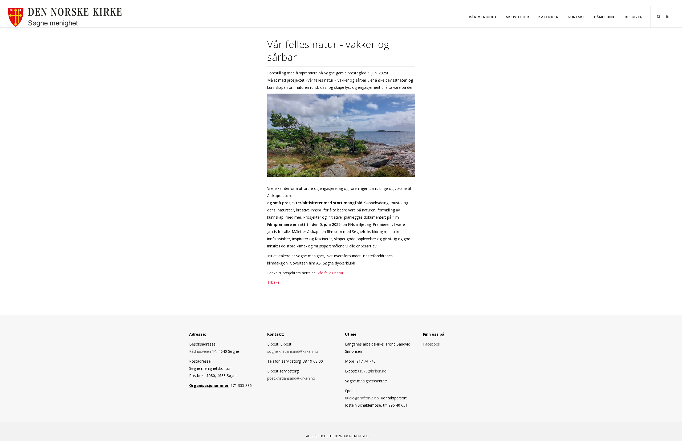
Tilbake (273, 282)
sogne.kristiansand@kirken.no (292, 351)
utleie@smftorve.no (362, 397)
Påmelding (605, 17)
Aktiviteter (517, 17)
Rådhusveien (200, 351)
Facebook (431, 344)
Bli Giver (634, 17)
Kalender (548, 17)
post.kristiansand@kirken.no (291, 378)
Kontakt (576, 17)
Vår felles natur (330, 272)
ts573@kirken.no (372, 371)
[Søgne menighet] (65, 16)
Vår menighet (483, 17)
